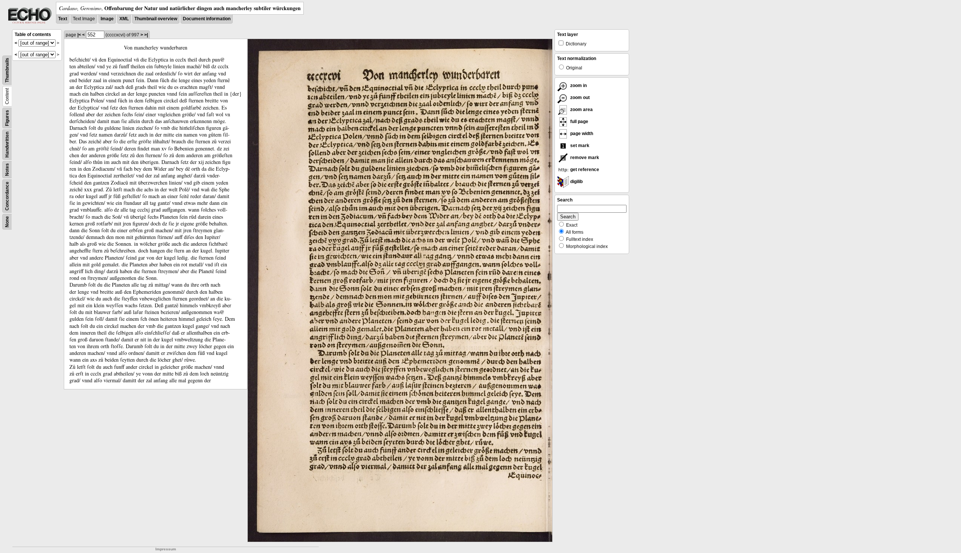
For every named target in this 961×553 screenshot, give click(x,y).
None (7, 221)
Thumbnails (7, 70)
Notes (7, 169)
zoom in (578, 85)
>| (146, 35)
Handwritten (7, 145)
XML (124, 18)
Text (62, 18)
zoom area (581, 109)
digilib (576, 181)
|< (79, 35)
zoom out (579, 97)
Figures (7, 118)
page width (581, 133)
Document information (206, 18)
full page (578, 121)
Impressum (165, 549)
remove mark (584, 157)
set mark (579, 145)
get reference (584, 169)
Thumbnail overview (155, 18)
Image (107, 18)
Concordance (7, 196)
